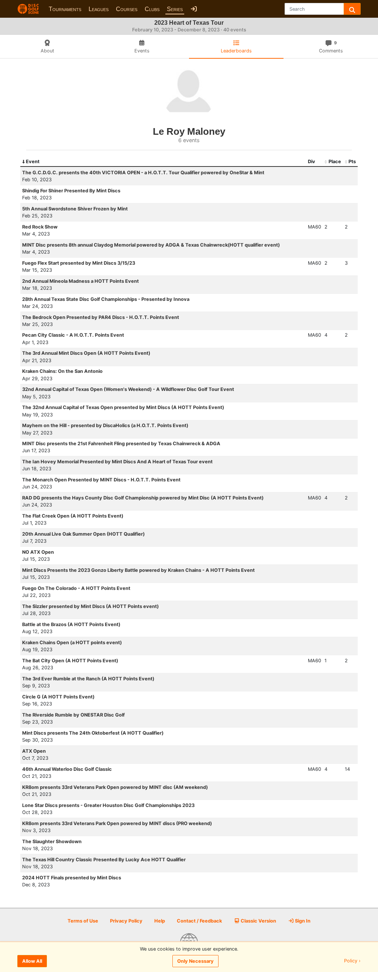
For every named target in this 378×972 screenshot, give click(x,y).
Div (311, 161)
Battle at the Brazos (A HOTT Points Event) (71, 624)
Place (335, 161)
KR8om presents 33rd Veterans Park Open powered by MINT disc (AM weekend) (115, 787)
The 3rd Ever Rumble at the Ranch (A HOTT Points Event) (88, 678)
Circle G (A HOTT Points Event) (58, 697)
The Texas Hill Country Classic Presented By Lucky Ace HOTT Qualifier (104, 859)
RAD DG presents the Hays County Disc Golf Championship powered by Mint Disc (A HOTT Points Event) (143, 498)
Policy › (352, 961)
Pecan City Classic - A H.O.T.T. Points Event (73, 335)
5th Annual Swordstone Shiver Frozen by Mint (75, 209)
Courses (126, 9)
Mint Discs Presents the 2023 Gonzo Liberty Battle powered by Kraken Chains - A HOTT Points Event (138, 570)
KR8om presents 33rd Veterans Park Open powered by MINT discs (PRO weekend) (117, 823)
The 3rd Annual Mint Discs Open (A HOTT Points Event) (86, 353)
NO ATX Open (38, 552)
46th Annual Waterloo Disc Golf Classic (67, 769)
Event (32, 161)
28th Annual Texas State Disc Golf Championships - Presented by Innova (105, 299)
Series (175, 9)
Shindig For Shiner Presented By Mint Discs (71, 190)
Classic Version (258, 921)
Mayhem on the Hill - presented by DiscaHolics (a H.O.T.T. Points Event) (105, 425)
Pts (352, 161)
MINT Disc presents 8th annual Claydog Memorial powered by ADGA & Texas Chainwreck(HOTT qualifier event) (151, 245)
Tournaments (65, 9)
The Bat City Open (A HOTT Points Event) (70, 660)
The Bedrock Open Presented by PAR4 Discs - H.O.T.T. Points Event (100, 317)
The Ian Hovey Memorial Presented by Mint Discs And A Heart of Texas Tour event (117, 461)
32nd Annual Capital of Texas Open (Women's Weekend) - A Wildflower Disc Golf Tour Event (128, 389)
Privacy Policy (126, 921)
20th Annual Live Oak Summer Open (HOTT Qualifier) (83, 534)
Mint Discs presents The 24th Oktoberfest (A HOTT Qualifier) (93, 733)
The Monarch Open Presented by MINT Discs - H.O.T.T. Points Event (101, 479)
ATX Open (34, 751)
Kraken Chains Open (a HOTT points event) (72, 642)
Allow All (32, 961)
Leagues (99, 9)
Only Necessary (195, 961)
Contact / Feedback (199, 921)
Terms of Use (83, 921)
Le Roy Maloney (189, 131)
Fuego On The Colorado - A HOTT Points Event (76, 588)
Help (159, 921)
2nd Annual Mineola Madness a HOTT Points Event (80, 281)
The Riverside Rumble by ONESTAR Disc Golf (73, 715)
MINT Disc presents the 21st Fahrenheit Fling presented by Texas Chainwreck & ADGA (121, 443)
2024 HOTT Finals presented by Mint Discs (71, 877)
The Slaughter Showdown (52, 841)
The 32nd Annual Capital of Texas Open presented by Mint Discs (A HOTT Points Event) (123, 407)
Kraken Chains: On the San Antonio (62, 371)
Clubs (152, 9)
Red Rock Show (40, 227)
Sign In (302, 921)
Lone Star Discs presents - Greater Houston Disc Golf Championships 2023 (108, 805)
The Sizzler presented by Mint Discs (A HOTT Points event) (90, 606)
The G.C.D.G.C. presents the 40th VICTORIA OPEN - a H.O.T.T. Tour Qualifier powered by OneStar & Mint (143, 172)
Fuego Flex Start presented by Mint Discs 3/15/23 (78, 263)
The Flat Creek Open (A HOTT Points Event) (72, 516)
